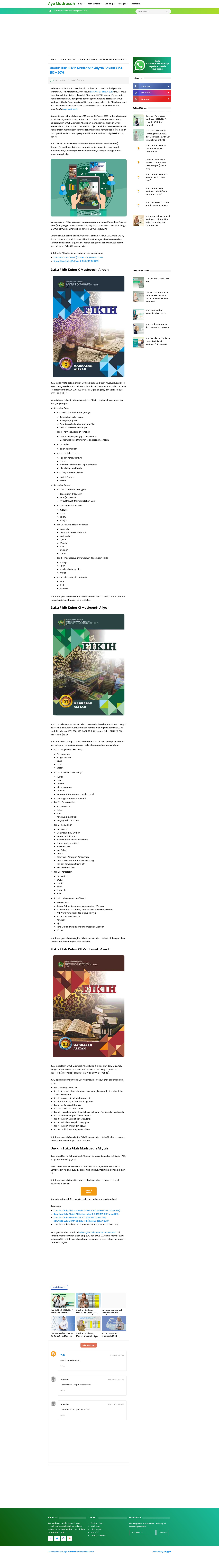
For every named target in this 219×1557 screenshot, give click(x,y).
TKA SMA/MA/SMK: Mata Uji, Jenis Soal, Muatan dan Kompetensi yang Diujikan (62, 1337)
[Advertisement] (109, 34)
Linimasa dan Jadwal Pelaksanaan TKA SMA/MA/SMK (112, 1313)
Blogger (167, 1551)
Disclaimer (95, 1526)
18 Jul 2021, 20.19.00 (117, 1355)
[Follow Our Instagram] (63, 1538)
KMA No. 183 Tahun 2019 (101, 91)
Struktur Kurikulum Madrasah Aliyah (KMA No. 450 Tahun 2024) (87, 1336)
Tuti (62, 1355)
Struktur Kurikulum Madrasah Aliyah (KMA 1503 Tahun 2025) (87, 1313)
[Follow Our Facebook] (50, 1538)
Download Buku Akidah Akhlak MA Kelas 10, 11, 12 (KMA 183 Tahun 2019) (86, 1214)
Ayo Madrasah (70, 109)
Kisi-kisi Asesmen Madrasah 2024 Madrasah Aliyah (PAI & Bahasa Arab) (113, 1337)
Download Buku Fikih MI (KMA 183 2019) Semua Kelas (78, 257)
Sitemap (94, 1532)
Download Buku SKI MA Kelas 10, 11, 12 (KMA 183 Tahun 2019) (81, 1220)
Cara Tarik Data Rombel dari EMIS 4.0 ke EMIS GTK (75, 10)
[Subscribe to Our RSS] (69, 1538)
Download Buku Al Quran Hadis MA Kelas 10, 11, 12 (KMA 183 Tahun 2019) (87, 1210)
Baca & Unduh (89, 1191)
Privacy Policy (97, 1529)
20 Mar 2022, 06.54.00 (116, 1380)
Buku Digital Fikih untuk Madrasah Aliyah (98, 1232)
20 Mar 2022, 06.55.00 (116, 1404)
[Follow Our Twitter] (57, 1538)
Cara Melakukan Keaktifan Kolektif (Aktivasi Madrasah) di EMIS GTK (158, 341)
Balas (62, 1366)
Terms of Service (98, 1535)
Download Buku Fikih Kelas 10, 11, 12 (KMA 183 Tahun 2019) (80, 1217)
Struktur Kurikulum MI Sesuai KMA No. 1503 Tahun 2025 (155, 148)
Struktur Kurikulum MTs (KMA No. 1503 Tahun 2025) (156, 177)
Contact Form (97, 1523)
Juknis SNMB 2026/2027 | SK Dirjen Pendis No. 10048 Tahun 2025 (62, 1313)
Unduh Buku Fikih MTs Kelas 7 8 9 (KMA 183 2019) (76, 261)
